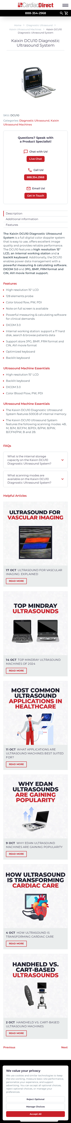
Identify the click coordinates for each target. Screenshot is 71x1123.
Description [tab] (14, 213)
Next (64, 1047)
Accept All (35, 1114)
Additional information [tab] (22, 219)
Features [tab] (12, 224)
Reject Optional (35, 1099)
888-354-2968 (35, 13)
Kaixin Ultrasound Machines (25, 29)
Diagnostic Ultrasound (39, 25)
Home (17, 25)
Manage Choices (35, 1106)
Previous (9, 1047)
